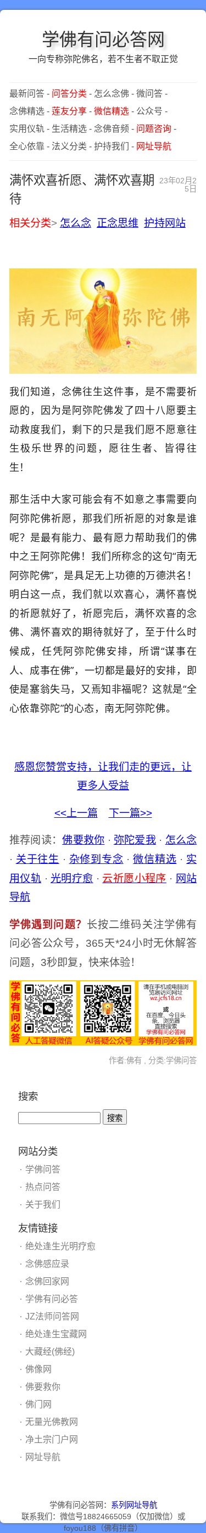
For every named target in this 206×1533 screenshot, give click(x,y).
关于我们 (42, 1204)
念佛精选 (26, 111)
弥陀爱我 (135, 840)
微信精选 (154, 859)
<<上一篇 (76, 813)
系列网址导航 (134, 1505)
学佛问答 (42, 1169)
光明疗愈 (72, 878)
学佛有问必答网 (103, 39)
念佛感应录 (47, 1263)
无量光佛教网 (51, 1422)
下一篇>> (130, 813)
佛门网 (38, 1404)
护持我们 (111, 146)
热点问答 (42, 1187)
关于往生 (37, 859)
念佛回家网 (47, 1281)
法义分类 (69, 146)
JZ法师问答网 (52, 1316)
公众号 (149, 111)
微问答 (149, 93)
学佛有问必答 (51, 1299)
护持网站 (165, 223)
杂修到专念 (96, 859)
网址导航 (42, 1457)
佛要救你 (83, 840)
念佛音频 (111, 128)
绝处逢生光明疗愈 (60, 1246)
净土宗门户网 (51, 1439)
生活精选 (69, 128)
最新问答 (26, 93)
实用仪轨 (26, 128)
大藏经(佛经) (50, 1351)
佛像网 (38, 1369)
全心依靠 (26, 146)
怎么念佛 (111, 93)
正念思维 (117, 223)
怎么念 (75, 223)
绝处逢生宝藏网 (56, 1334)
